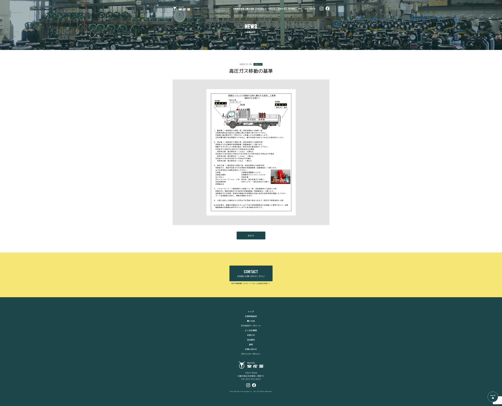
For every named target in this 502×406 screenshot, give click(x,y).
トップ (251, 311)
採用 (300, 8)
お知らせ (282, 8)
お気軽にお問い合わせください (251, 273)
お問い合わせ (310, 8)
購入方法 (250, 8)
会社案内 (292, 8)
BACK (251, 235)
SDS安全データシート (266, 8)
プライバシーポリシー (251, 354)
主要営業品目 (238, 8)
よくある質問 (251, 330)
